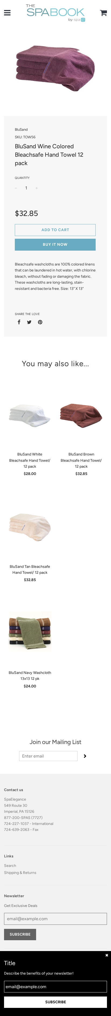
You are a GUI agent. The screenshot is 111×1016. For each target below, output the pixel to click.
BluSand (21, 129)
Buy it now (55, 244)
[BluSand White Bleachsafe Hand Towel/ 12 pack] (29, 415)
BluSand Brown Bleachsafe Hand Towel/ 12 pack (81, 460)
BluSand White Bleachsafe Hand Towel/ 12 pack (29, 460)
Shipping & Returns (20, 872)
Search (10, 865)
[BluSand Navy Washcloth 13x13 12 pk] (29, 633)
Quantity (22, 178)
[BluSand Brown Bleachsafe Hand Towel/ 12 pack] (81, 415)
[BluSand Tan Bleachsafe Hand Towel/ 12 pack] (29, 527)
